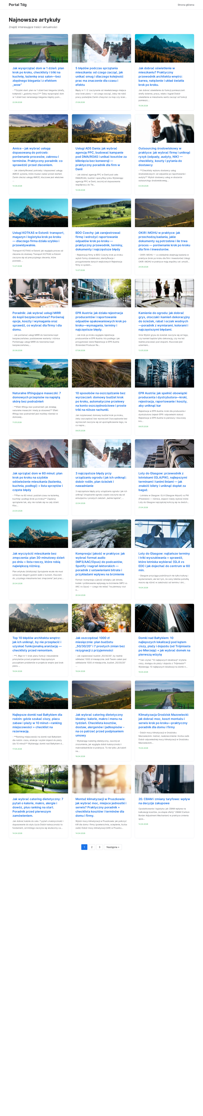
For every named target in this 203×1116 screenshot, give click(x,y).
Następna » (113, 847)
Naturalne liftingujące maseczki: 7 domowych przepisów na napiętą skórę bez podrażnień (36, 397)
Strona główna (186, 4)
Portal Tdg (18, 5)
